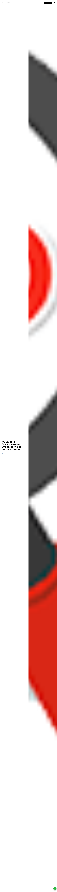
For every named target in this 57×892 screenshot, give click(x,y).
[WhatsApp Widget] (54, 888)
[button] (54, 3)
